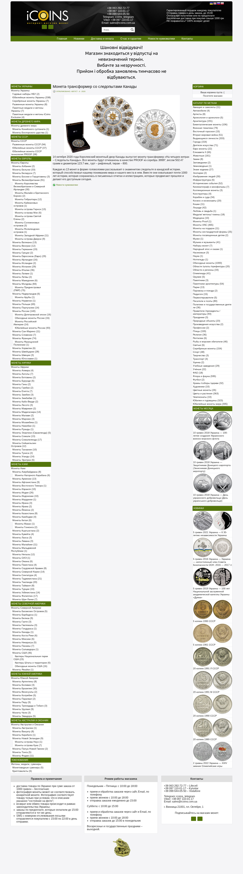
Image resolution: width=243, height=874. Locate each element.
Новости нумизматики (161, 38)
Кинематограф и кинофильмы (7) (211, 187)
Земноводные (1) (202, 166)
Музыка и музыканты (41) (206, 242)
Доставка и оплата (102, 38)
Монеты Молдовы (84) (24, 284)
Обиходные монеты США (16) (30, 666)
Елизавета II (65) (202, 152)
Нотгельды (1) (200, 259)
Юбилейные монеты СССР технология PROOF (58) (26, 153)
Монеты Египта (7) (22, 391)
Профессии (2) (201, 328)
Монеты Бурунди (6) (22, 381)
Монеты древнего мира (24, 125)
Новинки (79, 38)
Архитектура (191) (203, 121)
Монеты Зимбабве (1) (23, 398)
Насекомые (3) (201, 252)
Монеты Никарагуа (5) (24, 642)
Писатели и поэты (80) (205, 301)
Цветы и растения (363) (206, 393)
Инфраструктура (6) (204, 180)
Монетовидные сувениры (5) (27, 767)
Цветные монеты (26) (204, 390)
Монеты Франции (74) (23, 338)
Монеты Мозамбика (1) (24, 422)
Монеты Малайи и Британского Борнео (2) (31, 194)
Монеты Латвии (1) (22, 273)
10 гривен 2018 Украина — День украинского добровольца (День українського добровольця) (210, 498)
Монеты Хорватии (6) (23, 348)
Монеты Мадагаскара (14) (26, 412)
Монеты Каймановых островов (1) (26, 204)
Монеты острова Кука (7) (28, 745)
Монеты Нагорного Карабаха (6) (32, 475)
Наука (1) (198, 256)
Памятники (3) (200, 280)
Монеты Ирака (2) (21, 506)
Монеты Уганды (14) (22, 456)
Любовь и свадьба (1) (204, 211)
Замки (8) (198, 159)
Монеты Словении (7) (23, 335)
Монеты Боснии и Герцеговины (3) (30, 176)
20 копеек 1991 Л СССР (206, 668)
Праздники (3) (200, 317)
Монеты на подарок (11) (206, 228)
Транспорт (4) (200, 359)
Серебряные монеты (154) (207, 348)
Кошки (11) (198, 204)
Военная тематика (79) (205, 128)
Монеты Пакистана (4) (24, 565)
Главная (62, 38)
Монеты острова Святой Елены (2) (27, 217)
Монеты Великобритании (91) (28, 180)
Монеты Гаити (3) (21, 621)
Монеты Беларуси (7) (23, 173)
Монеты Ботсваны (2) (23, 377)
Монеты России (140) (23, 311)
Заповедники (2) (202, 162)
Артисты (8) (199, 114)
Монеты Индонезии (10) (25, 496)
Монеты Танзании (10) (24, 449)
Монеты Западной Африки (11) (31, 235)
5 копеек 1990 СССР (204, 621)
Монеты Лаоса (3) (21, 537)
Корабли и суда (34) (204, 197)
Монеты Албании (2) (23, 166)
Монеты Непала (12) (23, 554)
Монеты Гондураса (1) (24, 628)
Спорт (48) (198, 352)
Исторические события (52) (208, 183)
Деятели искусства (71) (205, 145)
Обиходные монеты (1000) (207, 263)
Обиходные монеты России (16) (32, 318)
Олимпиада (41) (202, 273)
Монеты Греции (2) (22, 253)
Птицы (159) (199, 331)
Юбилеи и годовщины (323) (208, 400)
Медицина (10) (201, 218)
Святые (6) (199, 345)
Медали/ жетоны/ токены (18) (209, 214)
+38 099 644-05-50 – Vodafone (182, 791)
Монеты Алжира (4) (22, 370)
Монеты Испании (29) (23, 266)
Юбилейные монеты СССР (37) (29, 148)
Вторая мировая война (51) (208, 135)
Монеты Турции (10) (22, 589)
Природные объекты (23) (206, 321)
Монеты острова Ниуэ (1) (28, 742)
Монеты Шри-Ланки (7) (24, 599)
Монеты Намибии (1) (23, 426)
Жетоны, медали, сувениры (26, 764)
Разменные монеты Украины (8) (29, 104)
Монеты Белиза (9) (22, 618)
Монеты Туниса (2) (22, 453)
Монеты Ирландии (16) (24, 259)
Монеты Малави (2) (22, 415)
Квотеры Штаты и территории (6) (32, 663)
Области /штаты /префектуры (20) (211, 266)
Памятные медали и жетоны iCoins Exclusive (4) (30, 116)
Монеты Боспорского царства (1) (29, 132)
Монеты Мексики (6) (22, 639)
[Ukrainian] (211, 3)
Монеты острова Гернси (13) (30, 209)
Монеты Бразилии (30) (24, 688)
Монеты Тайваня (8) (22, 585)
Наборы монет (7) (202, 245)
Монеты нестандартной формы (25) (212, 232)
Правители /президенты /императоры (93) (206, 312)
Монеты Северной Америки (26, 608)
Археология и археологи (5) (208, 117)
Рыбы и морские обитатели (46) (210, 341)
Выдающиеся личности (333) (208, 138)
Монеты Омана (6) (22, 561)
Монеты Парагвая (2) (23, 699)
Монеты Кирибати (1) (23, 735)
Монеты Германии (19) (24, 249)
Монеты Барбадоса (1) (24, 615)
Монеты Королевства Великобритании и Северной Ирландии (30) (29, 186)
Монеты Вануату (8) (22, 731)
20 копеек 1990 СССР (205, 716)
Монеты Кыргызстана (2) (25, 530)
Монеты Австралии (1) (24, 728)
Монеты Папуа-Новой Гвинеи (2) (29, 749)
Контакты (187, 38)
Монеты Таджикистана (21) (26, 578)
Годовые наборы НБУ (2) (25, 94)
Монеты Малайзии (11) (24, 544)
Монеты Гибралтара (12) (28, 199)
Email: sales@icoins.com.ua (118, 22)
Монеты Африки (20, 367)
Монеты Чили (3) (21, 712)
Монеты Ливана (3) (22, 541)
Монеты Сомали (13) (23, 436)
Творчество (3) (201, 355)
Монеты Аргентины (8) (24, 681)
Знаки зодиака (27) (203, 169)
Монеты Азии (18, 468)
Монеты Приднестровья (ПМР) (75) (27, 289)
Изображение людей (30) (206, 176)
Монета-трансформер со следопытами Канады (95, 86)
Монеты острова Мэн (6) (27, 212)
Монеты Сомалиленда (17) (26, 439)
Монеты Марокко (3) (23, 419)
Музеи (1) (198, 239)
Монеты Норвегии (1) (23, 301)
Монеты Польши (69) (23, 304)
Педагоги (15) (200, 294)
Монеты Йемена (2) (22, 510)
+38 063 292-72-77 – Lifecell (181, 785)
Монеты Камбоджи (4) (23, 517)
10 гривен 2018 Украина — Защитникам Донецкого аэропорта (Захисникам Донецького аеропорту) (212, 466)
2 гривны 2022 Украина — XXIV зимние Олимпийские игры (210, 764)
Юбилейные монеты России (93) (32, 328)
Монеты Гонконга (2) (25, 527)
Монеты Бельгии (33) (23, 169)
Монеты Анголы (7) (22, 374)
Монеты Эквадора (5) (23, 716)
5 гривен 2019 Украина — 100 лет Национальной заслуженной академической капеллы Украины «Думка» (211, 593)
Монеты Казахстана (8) (24, 513)
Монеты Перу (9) (21, 702)
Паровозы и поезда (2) (205, 290)
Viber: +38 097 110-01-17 (118, 19)
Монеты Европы (20, 163)
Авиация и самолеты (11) (206, 107)
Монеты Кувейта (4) (22, 534)
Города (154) (200, 142)
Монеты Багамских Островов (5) (29, 611)
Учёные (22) (199, 369)
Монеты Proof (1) (202, 221)
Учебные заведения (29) (206, 366)
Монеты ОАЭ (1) (20, 558)
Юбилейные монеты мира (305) (210, 404)
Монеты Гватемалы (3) (24, 625)
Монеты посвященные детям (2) (210, 235)
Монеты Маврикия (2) (23, 408)
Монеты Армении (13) (23, 479)
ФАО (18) (198, 373)
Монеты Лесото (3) (22, 405)
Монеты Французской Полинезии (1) (26, 343)
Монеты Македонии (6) (24, 280)
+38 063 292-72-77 (118, 8)
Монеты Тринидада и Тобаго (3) (29, 706)
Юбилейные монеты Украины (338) (31, 97)
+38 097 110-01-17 (118, 11)
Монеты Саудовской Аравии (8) (29, 568)
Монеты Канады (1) (22, 632)
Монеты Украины (20, 90)
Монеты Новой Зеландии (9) (27, 738)
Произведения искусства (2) (208, 324)
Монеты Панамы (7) (22, 646)
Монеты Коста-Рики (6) (24, 635)
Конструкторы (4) (202, 194)
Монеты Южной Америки (24, 678)
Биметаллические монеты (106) (210, 124)
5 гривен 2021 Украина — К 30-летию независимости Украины (210, 534)
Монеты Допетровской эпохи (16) (32, 314)
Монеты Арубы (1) (24, 297)
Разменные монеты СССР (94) (28, 144)
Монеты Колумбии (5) (23, 695)
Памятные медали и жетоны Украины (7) (27, 109)
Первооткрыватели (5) (205, 297)
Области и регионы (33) (206, 270)
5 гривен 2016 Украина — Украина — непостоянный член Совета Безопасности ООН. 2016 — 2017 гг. (212, 562)
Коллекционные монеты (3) (208, 190)
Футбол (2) (198, 379)
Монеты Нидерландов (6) (25, 294)
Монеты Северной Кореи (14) (28, 572)
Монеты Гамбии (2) (22, 388)
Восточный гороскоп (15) (206, 131)
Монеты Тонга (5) (21, 752)
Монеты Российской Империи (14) (25, 323)
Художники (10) (201, 386)
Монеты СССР (19, 141)
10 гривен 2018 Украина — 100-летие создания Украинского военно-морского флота (210, 436)
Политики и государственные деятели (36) (212, 306)
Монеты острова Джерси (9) (29, 239)
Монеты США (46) (21, 653)
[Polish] (222, 3)
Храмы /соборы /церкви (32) (208, 383)
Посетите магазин (213, 96)
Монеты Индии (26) (22, 492)
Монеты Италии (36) (23, 270)
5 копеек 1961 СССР (204, 645)
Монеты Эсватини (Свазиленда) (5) (31, 433)
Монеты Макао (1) (24, 524)
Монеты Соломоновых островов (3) (26, 224)
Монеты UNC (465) (203, 225)
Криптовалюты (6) (21, 771)
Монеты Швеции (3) (22, 355)
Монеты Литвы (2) (21, 277)
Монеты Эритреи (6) (23, 460)
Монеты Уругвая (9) (22, 709)
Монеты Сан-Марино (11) (25, 331)
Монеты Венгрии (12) (23, 246)
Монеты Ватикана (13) (24, 242)
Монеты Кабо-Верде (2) (24, 401)
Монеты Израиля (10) (23, 489)
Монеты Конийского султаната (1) (30, 129)
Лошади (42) (199, 207)
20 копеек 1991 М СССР (206, 692)
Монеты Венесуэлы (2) (24, 692)
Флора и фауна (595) (204, 376)
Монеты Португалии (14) (25, 307)
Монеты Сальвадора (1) (25, 649)
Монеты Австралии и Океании (27, 724)
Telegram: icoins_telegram (118, 16)
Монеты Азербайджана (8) (26, 472)
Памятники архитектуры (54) (208, 284)
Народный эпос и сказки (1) (208, 249)
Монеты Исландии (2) (23, 263)
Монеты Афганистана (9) (25, 482)
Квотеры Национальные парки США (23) (31, 658)
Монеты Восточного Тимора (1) (28, 485)
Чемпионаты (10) (202, 397)
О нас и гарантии (130, 38)
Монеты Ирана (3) (21, 503)
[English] (215, 3)
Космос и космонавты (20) (207, 200)
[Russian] (218, 3)
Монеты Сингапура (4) (24, 575)
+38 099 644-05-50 (118, 14)
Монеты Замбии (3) (22, 394)
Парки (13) (198, 287)
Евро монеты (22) (202, 149)
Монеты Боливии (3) (23, 685)
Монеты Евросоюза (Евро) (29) (28, 256)
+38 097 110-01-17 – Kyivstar (181, 788)
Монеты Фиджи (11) (22, 755)
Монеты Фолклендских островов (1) (27, 230)
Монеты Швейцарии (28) (25, 351)
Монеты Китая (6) (21, 520)
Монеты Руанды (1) (22, 429)
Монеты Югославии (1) (24, 358)
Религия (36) (200, 334)
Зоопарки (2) (200, 173)
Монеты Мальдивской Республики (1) (23, 549)
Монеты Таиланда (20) (24, 582)
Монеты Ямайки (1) (22, 669)
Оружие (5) (199, 277)
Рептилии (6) (200, 338)
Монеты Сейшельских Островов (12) (23, 444)
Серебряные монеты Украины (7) (30, 101)
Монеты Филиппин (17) (24, 596)
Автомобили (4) (201, 110)
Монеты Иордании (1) (23, 499)
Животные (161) (201, 155)
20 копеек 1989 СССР (205, 739)
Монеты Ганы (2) (21, 384)
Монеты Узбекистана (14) (25, 592)
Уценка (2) (198, 362)
